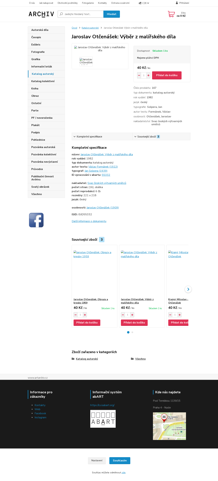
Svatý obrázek (40, 187)
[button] (128, 332)
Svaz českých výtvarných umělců (107, 183)
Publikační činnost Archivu (42, 178)
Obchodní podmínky (68, 3)
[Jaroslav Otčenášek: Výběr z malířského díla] (142, 271)
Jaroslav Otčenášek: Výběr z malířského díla (107, 154)
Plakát (35, 125)
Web (37, 409)
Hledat (111, 14)
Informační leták (41, 66)
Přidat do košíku (166, 75)
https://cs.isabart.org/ (102, 405)
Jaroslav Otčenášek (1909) (103, 208)
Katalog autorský (43, 74)
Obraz (35, 96)
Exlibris (35, 44)
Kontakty (102, 3)
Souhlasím (120, 460)
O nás (32, 3)
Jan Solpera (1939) (96, 171)
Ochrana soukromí (120, 3)
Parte (34, 110)
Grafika (35, 59)
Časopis (36, 37)
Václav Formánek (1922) (103, 167)
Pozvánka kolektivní (43, 154)
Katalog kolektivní (42, 81)
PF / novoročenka (41, 118)
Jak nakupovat (46, 3)
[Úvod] (41, 14)
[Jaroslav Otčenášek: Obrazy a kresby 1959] (94, 271)
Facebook (40, 413)
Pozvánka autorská (43, 147)
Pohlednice (38, 140)
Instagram (40, 417)
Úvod (74, 27)
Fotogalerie (88, 3)
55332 (106, 175)
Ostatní (36, 103)
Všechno (36, 194)
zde (124, 472)
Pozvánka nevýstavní (44, 162)
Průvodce (37, 169)
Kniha (34, 88)
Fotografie (38, 52)
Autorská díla (39, 30)
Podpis (35, 132)
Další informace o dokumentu (89, 221)
